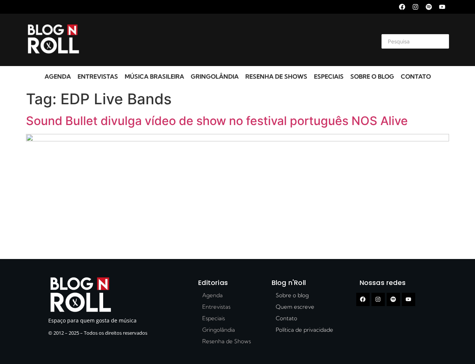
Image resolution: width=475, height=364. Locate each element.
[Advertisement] (229, 40)
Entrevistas (98, 76)
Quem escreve (295, 306)
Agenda (58, 76)
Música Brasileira (154, 76)
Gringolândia (215, 76)
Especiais (329, 76)
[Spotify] (429, 7)
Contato (416, 76)
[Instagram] (415, 7)
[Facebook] (402, 7)
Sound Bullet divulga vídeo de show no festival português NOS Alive (217, 121)
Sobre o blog (372, 76)
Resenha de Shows (276, 76)
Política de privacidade (304, 329)
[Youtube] (442, 7)
